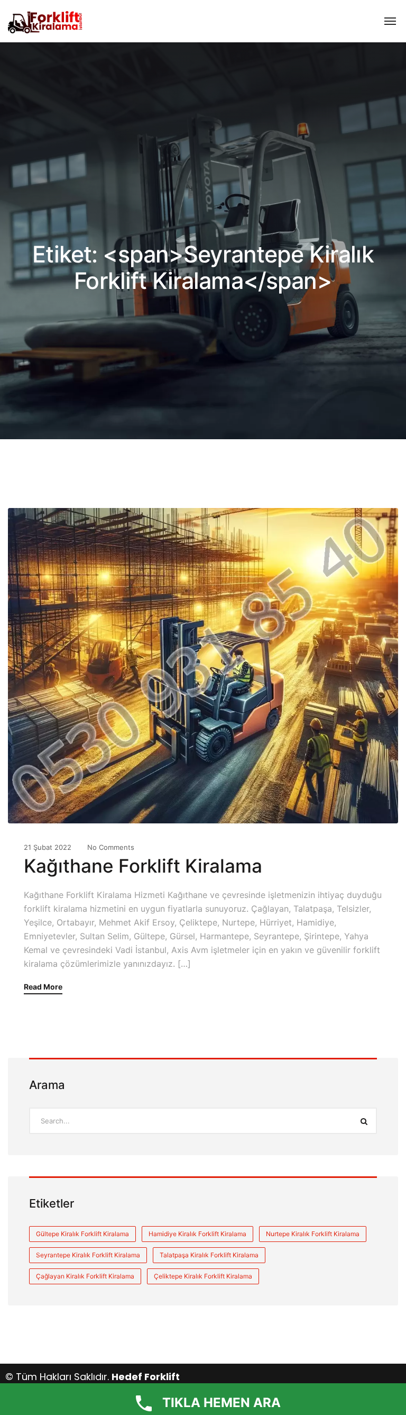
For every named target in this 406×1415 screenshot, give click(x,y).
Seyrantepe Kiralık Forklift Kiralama (88, 1255)
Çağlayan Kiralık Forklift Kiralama (85, 1276)
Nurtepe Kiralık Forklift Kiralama (312, 1234)
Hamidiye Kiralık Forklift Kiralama (197, 1234)
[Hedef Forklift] (46, 21)
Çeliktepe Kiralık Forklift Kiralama (203, 1276)
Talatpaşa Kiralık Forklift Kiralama (209, 1255)
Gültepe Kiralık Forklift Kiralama (82, 1234)
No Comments (110, 847)
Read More (43, 987)
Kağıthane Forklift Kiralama (143, 866)
